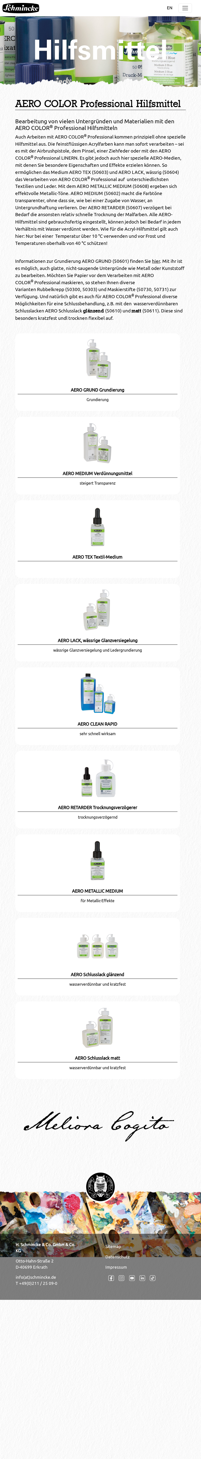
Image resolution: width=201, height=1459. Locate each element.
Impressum (116, 1267)
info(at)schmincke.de (36, 1277)
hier (156, 261)
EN (169, 7)
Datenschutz (117, 1256)
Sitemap (113, 1246)
